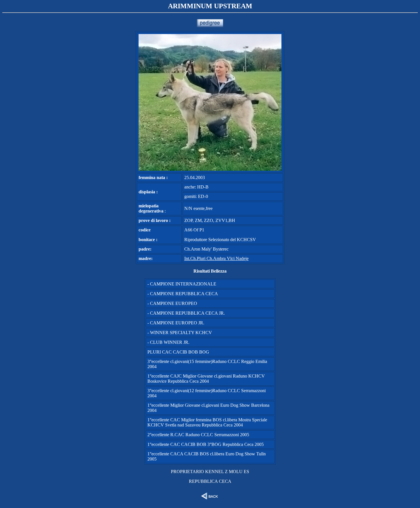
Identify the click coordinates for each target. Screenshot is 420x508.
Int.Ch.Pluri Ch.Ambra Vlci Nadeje (216, 258)
